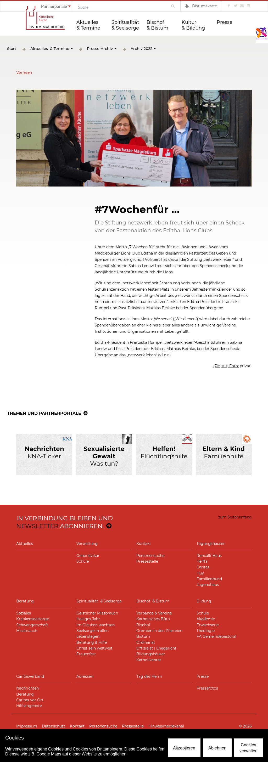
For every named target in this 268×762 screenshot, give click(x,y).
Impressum (26, 726)
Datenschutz (53, 726)
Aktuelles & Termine (88, 25)
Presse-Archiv (100, 49)
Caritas (203, 567)
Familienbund (209, 579)
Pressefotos (207, 688)
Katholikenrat (148, 660)
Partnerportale (54, 6)
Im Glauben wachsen (95, 625)
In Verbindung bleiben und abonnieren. (64, 522)
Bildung (204, 601)
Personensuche (150, 555)
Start (11, 49)
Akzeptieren (184, 748)
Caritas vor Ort (29, 700)
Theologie (206, 630)
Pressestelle (147, 561)
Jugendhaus (208, 584)
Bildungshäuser (150, 654)
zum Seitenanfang (235, 517)
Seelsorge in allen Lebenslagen (92, 633)
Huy (200, 573)
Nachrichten (27, 688)
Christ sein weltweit (94, 648)
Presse (224, 22)
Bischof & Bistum (157, 25)
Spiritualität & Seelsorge (125, 25)
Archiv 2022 (141, 49)
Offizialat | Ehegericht (156, 648)
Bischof (143, 625)
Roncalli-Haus (209, 555)
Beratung (25, 601)
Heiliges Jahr (88, 619)
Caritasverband (30, 676)
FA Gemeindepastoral (216, 636)
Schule (82, 561)
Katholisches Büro (153, 619)
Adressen (84, 676)
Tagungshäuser (211, 543)
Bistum (143, 636)
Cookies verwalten (248, 748)
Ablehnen (217, 748)
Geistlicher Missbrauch (97, 613)
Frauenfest (86, 654)
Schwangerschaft (32, 625)
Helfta (202, 561)
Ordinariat (145, 642)
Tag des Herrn (149, 676)
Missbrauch (26, 630)
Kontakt (143, 543)
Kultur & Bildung (193, 25)
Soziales (23, 613)
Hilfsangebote (29, 705)
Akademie (206, 619)
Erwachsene (208, 625)
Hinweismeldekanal (166, 726)
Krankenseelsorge (32, 619)
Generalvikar (87, 555)
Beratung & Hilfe (91, 642)
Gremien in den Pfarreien (159, 630)
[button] (24, 72)
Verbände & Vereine (154, 613)
